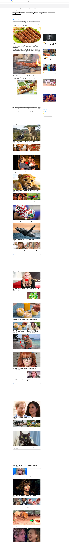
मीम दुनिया (28, 1)
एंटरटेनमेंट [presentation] (44, 102)
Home (13, 8)
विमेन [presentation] (43, 72)
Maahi (43, 106)
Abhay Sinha (14, 17)
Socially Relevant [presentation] (45, 57)
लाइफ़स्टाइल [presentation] (44, 42)
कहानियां (20, 1)
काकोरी (25, 49)
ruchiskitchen (14, 95)
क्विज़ (24, 1)
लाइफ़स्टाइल (16, 8)
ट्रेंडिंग (16, 1)
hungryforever (14, 43)
